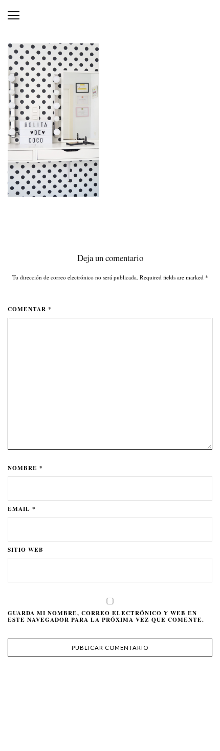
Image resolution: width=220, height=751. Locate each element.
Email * (22, 508)
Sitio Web (25, 549)
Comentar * (30, 309)
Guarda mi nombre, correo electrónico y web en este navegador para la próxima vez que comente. (106, 616)
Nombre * (25, 468)
